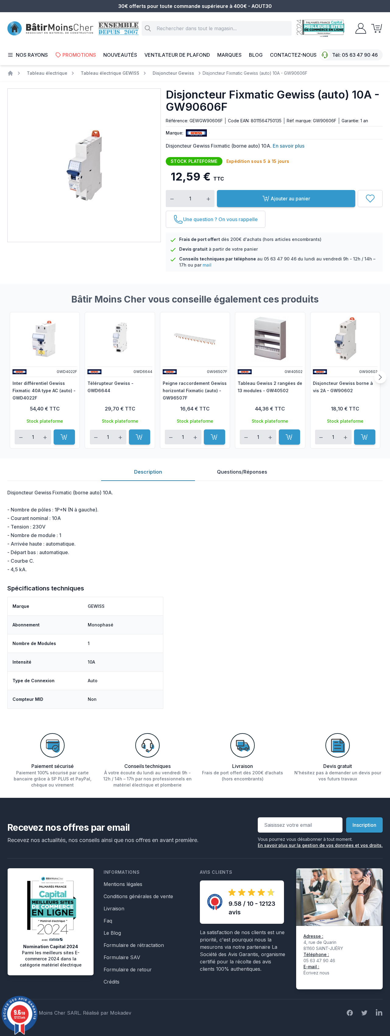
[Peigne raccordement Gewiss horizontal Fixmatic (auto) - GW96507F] (195, 339)
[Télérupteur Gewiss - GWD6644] (119, 339)
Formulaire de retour (128, 969)
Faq (108, 921)
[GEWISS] (195, 133)
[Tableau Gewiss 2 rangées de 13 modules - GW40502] (270, 339)
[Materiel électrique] (10, 73)
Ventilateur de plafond (177, 55)
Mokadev (120, 1013)
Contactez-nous (293, 55)
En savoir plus (288, 146)
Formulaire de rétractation (134, 945)
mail (207, 264)
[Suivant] (380, 377)
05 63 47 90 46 (360, 55)
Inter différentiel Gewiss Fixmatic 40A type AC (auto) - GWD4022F (44, 390)
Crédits (111, 982)
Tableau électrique (47, 73)
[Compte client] (359, 28)
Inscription (364, 825)
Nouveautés (120, 55)
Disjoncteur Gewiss (173, 73)
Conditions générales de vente (138, 896)
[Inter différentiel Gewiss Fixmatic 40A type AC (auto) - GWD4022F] (44, 339)
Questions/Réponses (242, 472)
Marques (229, 55)
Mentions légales (123, 884)
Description (148, 472)
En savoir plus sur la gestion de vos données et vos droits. (320, 845)
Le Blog (112, 933)
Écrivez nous (316, 972)
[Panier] (375, 28)
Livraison (114, 908)
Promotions (79, 55)
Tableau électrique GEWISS (110, 73)
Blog (256, 55)
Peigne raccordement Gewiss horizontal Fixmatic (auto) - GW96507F (195, 390)
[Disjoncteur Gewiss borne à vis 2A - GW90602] (345, 339)
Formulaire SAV (122, 957)
